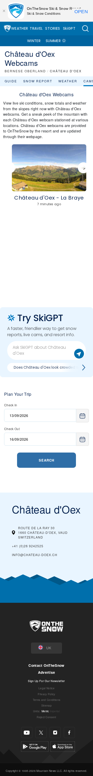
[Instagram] (55, 732)
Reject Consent (46, 717)
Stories (52, 28)
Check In (10, 405)
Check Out (12, 428)
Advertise (46, 672)
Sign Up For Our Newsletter (46, 681)
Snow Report (37, 81)
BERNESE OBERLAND (25, 71)
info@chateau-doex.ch (34, 554)
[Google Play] (35, 746)
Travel (36, 28)
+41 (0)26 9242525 (27, 546)
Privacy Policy (46, 694)
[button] (85, 28)
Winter (34, 40)
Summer (53, 40)
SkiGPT (69, 28)
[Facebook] (69, 732)
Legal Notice (46, 688)
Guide (11, 81)
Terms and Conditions (46, 700)
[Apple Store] (62, 746)
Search (46, 460)
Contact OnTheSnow (46, 665)
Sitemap (46, 705)
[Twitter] (41, 732)
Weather (19, 28)
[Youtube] (26, 732)
